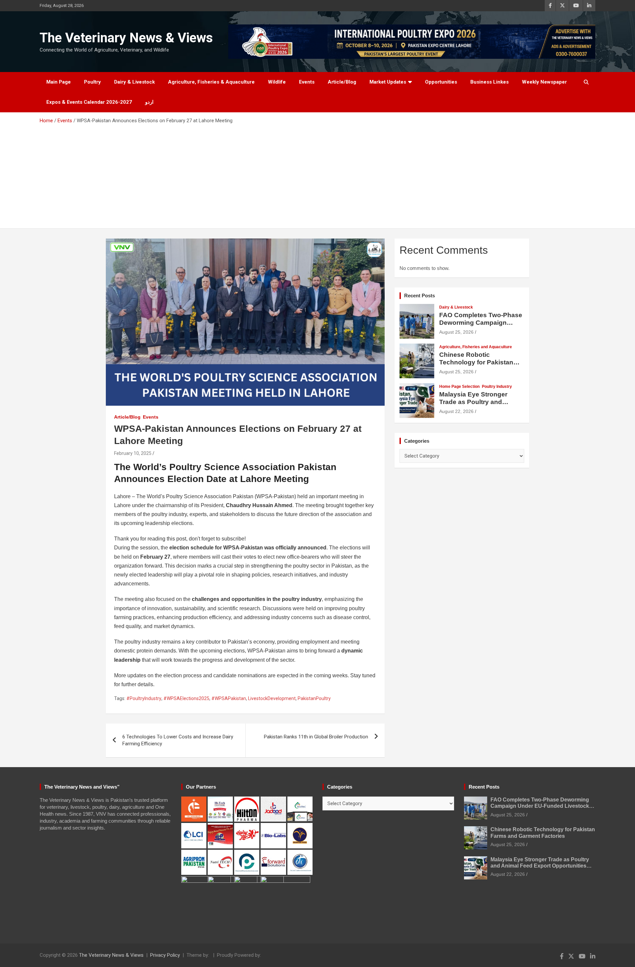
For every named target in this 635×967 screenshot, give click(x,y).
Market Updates (387, 82)
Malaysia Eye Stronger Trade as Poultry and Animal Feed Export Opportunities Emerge (473, 405)
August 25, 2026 (456, 332)
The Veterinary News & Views (126, 38)
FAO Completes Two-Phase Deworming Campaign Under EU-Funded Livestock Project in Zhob (480, 326)
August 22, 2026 (456, 411)
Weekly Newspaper (544, 82)
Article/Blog (342, 82)
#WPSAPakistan (228, 698)
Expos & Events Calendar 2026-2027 (89, 102)
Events (307, 82)
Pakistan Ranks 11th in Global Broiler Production (316, 737)
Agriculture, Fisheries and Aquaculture (475, 347)
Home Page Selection (459, 386)
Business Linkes (489, 82)
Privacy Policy (165, 955)
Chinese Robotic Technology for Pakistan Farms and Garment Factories (476, 366)
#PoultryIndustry (143, 698)
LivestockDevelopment (272, 698)
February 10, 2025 (132, 453)
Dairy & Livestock (134, 82)
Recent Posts (419, 295)
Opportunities (441, 82)
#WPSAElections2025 (186, 698)
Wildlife (277, 82)
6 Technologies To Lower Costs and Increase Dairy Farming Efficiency (177, 740)
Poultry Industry (497, 386)
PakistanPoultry (314, 698)
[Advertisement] (317, 174)
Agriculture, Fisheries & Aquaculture (211, 82)
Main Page (58, 82)
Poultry (92, 82)
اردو (149, 102)
